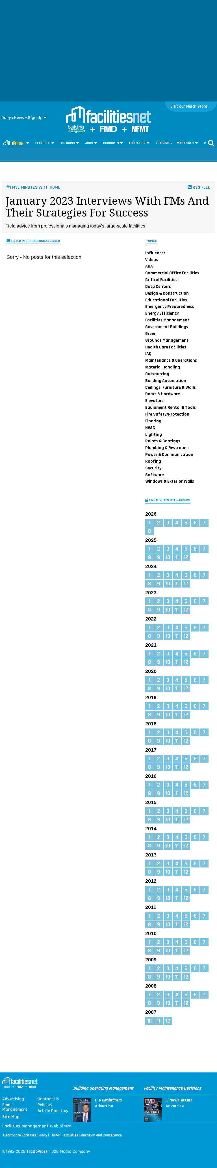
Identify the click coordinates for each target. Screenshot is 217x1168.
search (211, 143)
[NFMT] (140, 130)
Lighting (153, 434)
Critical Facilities (161, 279)
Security (153, 468)
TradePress (36, 1151)
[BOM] (76, 131)
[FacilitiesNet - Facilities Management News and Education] (108, 115)
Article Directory (53, 1111)
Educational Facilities (166, 300)
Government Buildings (166, 327)
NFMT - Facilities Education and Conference (87, 1135)
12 (186, 557)
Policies (45, 1105)
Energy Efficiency (162, 313)
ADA (149, 266)
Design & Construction (167, 293)
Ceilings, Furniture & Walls (170, 387)
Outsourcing (157, 374)
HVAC (150, 427)
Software (154, 475)
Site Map (10, 1117)
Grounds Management (166, 340)
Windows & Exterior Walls (169, 481)
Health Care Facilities (165, 347)
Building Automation (165, 380)
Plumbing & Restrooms (167, 448)
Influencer (155, 253)
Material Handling (162, 367)
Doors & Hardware (162, 394)
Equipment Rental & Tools (170, 407)
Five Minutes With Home (35, 187)
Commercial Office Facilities (172, 273)
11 (177, 557)
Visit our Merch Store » (190, 106)
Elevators (154, 400)
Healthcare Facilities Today (25, 1135)
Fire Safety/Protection (167, 414)
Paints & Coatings (162, 441)
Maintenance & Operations (171, 360)
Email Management (14, 1107)
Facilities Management (167, 320)
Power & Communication (169, 454)
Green (151, 333)
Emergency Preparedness (169, 306)
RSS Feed (201, 187)
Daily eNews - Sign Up (21, 118)
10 (168, 557)
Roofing (153, 461)
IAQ (148, 353)
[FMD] (108, 131)
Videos (151, 259)
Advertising (13, 1099)
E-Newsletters (108, 1100)
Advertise (104, 1106)
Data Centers (158, 286)
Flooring (153, 421)
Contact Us (48, 1099)
